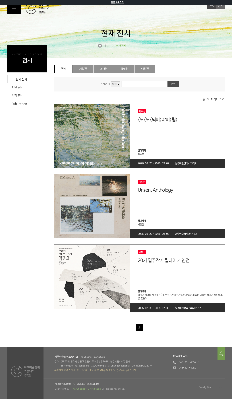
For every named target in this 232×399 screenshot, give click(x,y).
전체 (63, 69)
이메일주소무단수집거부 (88, 384)
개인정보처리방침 (63, 384)
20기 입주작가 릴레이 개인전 (163, 260)
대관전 (145, 69)
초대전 (103, 69)
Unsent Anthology (155, 190)
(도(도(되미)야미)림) (158, 120)
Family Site (205, 387)
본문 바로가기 (117, 2)
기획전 (83, 69)
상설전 (124, 69)
